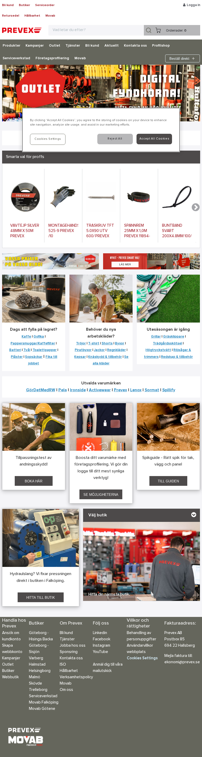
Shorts (107, 343)
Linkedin (100, 633)
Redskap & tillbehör (177, 356)
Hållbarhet (32, 15)
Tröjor (81, 343)
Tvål (26, 350)
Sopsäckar (33, 356)
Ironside (78, 390)
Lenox (136, 390)
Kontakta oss (135, 45)
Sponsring (69, 652)
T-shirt (93, 343)
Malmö (34, 677)
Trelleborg (38, 690)
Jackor (99, 350)
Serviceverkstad (16, 58)
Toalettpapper (45, 350)
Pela (62, 390)
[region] (101, 130)
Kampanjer (35, 45)
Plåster (17, 356)
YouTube (100, 652)
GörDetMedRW (40, 390)
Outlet (54, 45)
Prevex (120, 390)
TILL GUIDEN (168, 481)
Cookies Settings (142, 658)
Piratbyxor (83, 350)
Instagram (101, 645)
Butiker (24, 5)
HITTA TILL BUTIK (40, 598)
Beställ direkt (179, 59)
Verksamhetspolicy (76, 677)
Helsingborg (39, 671)
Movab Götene (42, 709)
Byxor (119, 343)
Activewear (100, 390)
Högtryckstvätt (158, 350)
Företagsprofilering (52, 58)
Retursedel (10, 15)
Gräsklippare (173, 336)
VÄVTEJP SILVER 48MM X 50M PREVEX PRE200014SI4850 (25, 231)
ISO (63, 664)
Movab (50, 15)
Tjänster (72, 45)
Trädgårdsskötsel (167, 343)
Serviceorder (44, 5)
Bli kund (8, 5)
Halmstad (37, 664)
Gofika (38, 336)
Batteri (15, 350)
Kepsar (80, 356)
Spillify (168, 390)
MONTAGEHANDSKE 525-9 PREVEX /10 (63, 231)
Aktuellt (111, 45)
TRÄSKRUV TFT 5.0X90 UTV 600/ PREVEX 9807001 (100, 231)
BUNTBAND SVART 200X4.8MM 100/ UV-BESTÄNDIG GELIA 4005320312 (176, 231)
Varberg (36, 658)
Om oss (66, 690)
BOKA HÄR (33, 481)
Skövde (35, 683)
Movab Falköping (43, 702)
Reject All (115, 138)
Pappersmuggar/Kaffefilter (33, 343)
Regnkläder (116, 350)
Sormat (152, 390)
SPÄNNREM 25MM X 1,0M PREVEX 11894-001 (137, 231)
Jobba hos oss (72, 645)
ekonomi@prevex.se (182, 662)
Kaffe (26, 336)
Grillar (156, 336)
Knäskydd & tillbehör (105, 356)
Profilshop (161, 45)
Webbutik (10, 677)
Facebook (101, 639)
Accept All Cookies (154, 138)
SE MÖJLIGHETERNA (100, 495)
